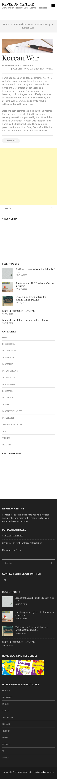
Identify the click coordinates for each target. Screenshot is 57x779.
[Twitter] (4, 580)
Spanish (5, 758)
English (5, 704)
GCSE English (8, 357)
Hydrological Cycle (11, 550)
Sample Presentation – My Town (18, 310)
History (6, 731)
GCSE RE (5, 404)
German (6, 724)
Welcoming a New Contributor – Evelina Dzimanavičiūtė (32, 298)
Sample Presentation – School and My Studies (25, 319)
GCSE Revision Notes (41, 68)
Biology (6, 690)
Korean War (11, 141)
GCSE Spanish (8, 418)
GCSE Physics (8, 398)
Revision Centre (18, 4)
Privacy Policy (47, 772)
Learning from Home (12, 425)
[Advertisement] (28, 176)
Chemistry (7, 697)
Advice (5, 337)
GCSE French (8, 364)
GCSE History (20, 68)
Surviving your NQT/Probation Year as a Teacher (35, 284)
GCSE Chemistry (10, 351)
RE (3, 751)
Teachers (6, 445)
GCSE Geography (10, 371)
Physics (6, 744)
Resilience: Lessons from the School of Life (35, 270)
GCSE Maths (8, 391)
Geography (7, 717)
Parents (6, 438)
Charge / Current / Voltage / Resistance (22, 542)
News (4, 431)
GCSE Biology (8, 344)
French (5, 711)
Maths (5, 737)
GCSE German (8, 377)
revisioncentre (13, 65)
